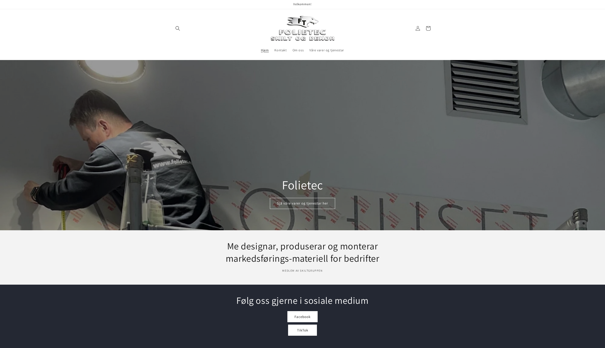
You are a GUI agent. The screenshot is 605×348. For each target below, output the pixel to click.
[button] (178, 28)
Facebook (302, 316)
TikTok (302, 330)
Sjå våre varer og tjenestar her (302, 203)
